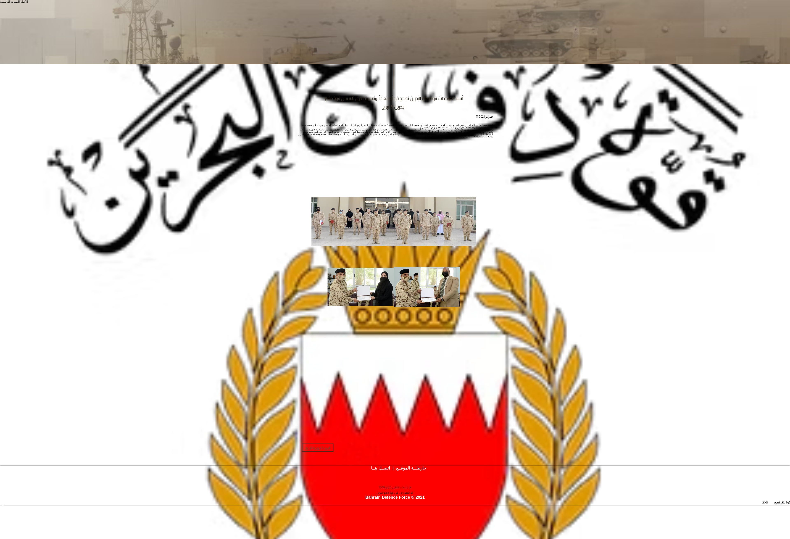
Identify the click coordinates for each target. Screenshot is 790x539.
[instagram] (395, 513)
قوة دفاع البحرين (385, 492)
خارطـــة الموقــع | (408, 468)
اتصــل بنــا (380, 468)
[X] (395, 502)
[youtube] (395, 508)
